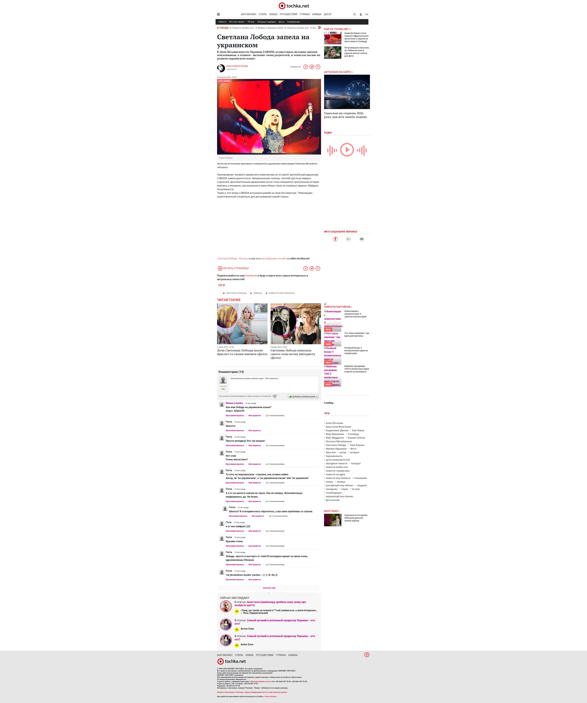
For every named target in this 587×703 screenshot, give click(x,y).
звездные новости (336, 463)
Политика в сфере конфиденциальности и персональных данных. (261, 692)
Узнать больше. (270, 697)
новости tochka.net (337, 467)
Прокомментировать (235, 415)
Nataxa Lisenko (234, 403)
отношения (360, 478)
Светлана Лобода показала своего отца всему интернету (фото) (293, 354)
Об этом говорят (236, 22)
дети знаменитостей (338, 459)
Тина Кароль (357, 445)
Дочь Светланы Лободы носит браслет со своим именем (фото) (242, 352)
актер (343, 452)
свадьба (362, 485)
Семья (273, 14)
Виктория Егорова (237, 66)
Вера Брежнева (335, 434)
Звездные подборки (266, 22)
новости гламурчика (338, 470)
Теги (327, 413)
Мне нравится (255, 415)
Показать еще (269, 588)
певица (257, 293)
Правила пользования (225, 692)
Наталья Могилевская (339, 441)
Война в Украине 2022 (270, 27)
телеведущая (334, 492)
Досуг (328, 14)
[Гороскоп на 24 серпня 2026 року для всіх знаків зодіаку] (332, 520)
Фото (353, 448)
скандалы (332, 489)
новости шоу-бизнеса (282, 293)
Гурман (305, 14)
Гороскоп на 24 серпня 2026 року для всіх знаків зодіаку (355, 518)
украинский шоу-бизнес (339, 496)
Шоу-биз (331, 452)
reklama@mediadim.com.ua (260, 682)
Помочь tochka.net (243, 27)
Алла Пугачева (334, 423)
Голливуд (353, 434)
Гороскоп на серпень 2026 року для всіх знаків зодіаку (345, 115)
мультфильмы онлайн (273, 258)
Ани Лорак (358, 430)
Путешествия (288, 14)
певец (329, 481)
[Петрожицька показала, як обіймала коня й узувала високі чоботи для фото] (332, 52)
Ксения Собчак (356, 437)
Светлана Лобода (236, 293)
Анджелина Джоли (337, 430)
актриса (354, 452)
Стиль (263, 14)
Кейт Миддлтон (335, 437)
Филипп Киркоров (336, 448)
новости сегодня (335, 474)
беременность (334, 456)
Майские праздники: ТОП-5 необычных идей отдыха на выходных (356, 369)
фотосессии (333, 500)
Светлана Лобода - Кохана (232, 258)
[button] (361, 14)
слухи (344, 489)
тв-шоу (356, 489)
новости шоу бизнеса (338, 478)
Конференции (293, 22)
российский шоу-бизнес (339, 485)
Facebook (251, 275)
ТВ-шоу (250, 22)
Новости (222, 22)
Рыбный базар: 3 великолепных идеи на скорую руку (356, 350)
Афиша (316, 14)
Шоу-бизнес (248, 14)
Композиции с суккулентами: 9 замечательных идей (355, 314)
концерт (356, 463)
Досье (281, 22)
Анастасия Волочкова (338, 426)
